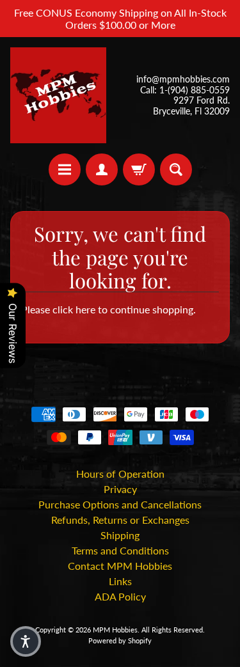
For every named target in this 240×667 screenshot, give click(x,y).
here (85, 309)
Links (120, 581)
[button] (25, 641)
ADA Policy (120, 596)
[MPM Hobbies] (58, 95)
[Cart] (139, 169)
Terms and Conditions (120, 550)
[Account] (102, 169)
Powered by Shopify (120, 640)
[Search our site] (176, 169)
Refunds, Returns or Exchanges (120, 520)
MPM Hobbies (115, 629)
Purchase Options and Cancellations (120, 504)
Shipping (120, 535)
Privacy (120, 489)
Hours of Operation (120, 473)
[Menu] (65, 169)
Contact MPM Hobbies (120, 566)
